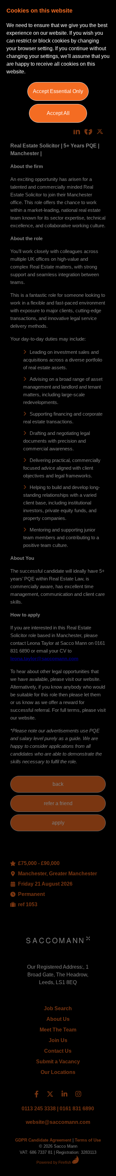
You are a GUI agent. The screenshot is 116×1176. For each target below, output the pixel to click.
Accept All (58, 113)
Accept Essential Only (58, 91)
